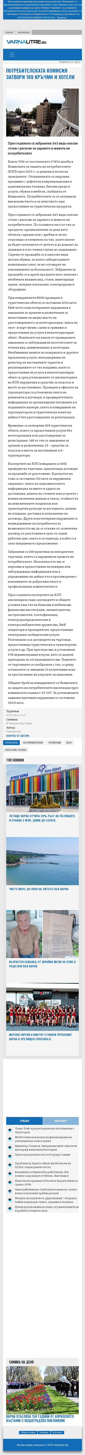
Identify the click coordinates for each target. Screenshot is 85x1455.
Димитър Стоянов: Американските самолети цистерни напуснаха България (46, 1147)
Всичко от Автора (17, 735)
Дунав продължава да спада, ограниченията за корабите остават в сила (47, 1208)
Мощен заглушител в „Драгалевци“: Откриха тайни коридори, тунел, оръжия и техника (46, 1200)
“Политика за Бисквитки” (64, 13)
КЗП (69, 742)
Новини (9, 32)
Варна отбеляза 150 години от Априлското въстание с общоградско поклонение (40, 1418)
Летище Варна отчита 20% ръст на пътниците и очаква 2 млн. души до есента (42, 818)
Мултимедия (24, 32)
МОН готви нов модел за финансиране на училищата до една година (43, 1139)
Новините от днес (69, 62)
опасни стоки (15, 750)
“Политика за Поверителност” (34, 13)
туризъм (54, 742)
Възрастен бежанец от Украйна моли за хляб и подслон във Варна (42, 963)
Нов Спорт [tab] (60, 1121)
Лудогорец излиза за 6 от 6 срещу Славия (42, 1154)
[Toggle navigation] (12, 54)
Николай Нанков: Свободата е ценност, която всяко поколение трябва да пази (46, 1191)
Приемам (61, 17)
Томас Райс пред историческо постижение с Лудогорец (44, 1130)
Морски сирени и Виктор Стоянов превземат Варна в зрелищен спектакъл (40, 1036)
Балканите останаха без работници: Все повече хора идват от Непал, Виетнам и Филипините (42, 1175)
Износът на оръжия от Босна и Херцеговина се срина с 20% (46, 1182)
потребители (33, 742)
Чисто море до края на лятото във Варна (38, 889)
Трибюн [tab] (24, 1121)
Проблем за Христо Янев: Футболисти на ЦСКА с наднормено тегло (43, 1165)
